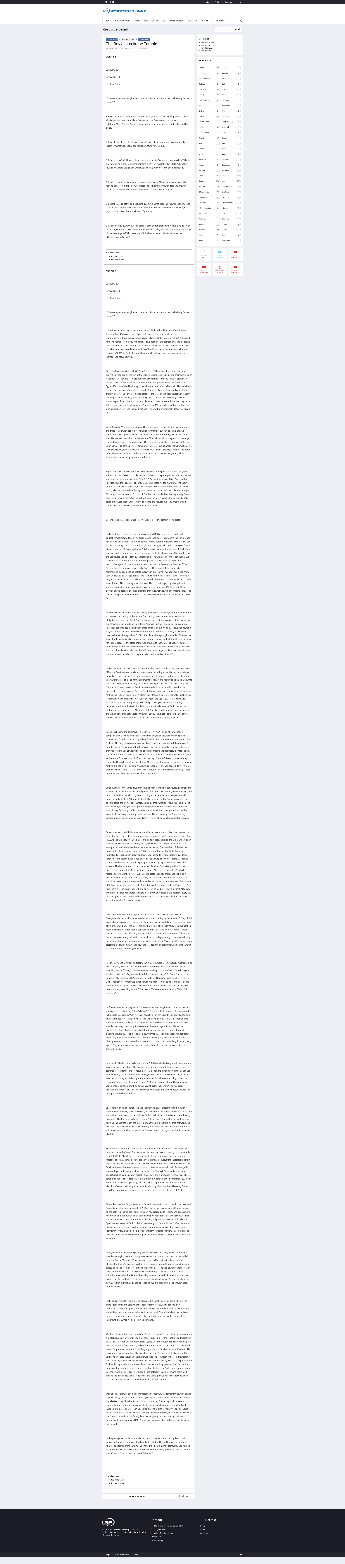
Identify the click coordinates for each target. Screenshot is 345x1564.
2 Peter (209, 229)
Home (219, 29)
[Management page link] (241, 1554)
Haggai (208, 165)
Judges (208, 84)
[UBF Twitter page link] (106, 2)
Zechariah (230, 165)
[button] (241, 21)
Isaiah (209, 127)
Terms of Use (157, 1537)
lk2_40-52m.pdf (117, 1480)
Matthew (231, 170)
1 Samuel (209, 89)
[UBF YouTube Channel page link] (113, 2)
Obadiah (208, 148)
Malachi (209, 170)
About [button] (108, 21)
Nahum (230, 154)
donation (228, 2)
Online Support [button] (123, 21)
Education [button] (193, 21)
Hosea (230, 138)
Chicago (203, 1526)
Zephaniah (230, 159)
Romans (209, 186)
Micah (208, 154)
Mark (209, 175)
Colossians (209, 202)
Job (230, 111)
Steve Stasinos (114, 48)
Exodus (230, 68)
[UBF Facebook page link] (103, 2)
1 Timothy (230, 208)
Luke (231, 175)
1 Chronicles (208, 100)
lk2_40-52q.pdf (117, 259)
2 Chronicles (230, 100)
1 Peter (230, 224)
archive (217, 2)
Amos (230, 143)
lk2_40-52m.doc (117, 1483)
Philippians (230, 197)
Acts (231, 181)
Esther (208, 111)
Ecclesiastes (208, 121)
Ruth (230, 84)
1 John (230, 229)
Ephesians (209, 197)
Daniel (209, 138)
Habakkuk (208, 159)
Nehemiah (230, 105)
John (209, 181)
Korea (202, 1529)
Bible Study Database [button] (154, 21)
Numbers (230, 73)
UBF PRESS (207, 21)
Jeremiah (230, 127)
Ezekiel (230, 132)
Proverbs (230, 116)
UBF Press (204, 1533)
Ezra (208, 105)
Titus (230, 213)
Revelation (230, 240)
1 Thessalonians (230, 202)
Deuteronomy (209, 78)
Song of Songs (230, 121)
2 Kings (230, 94)
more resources (137, 1496)
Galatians (230, 192)
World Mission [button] (176, 21)
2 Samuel (230, 89)
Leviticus (208, 73)
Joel (208, 143)
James (209, 224)
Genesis (209, 68)
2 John (208, 235)
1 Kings (209, 94)
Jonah (230, 148)
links (239, 2)
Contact (220, 21)
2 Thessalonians (208, 208)
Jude (208, 240)
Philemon (208, 219)
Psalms (209, 116)
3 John (230, 235)
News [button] (137, 21)
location (206, 2)
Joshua (230, 78)
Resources (228, 29)
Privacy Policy (157, 1540)
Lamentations (208, 132)
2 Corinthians (209, 192)
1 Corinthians (230, 186)
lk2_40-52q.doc (117, 256)
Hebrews (230, 219)
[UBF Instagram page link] (110, 2)
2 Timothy (209, 213)
